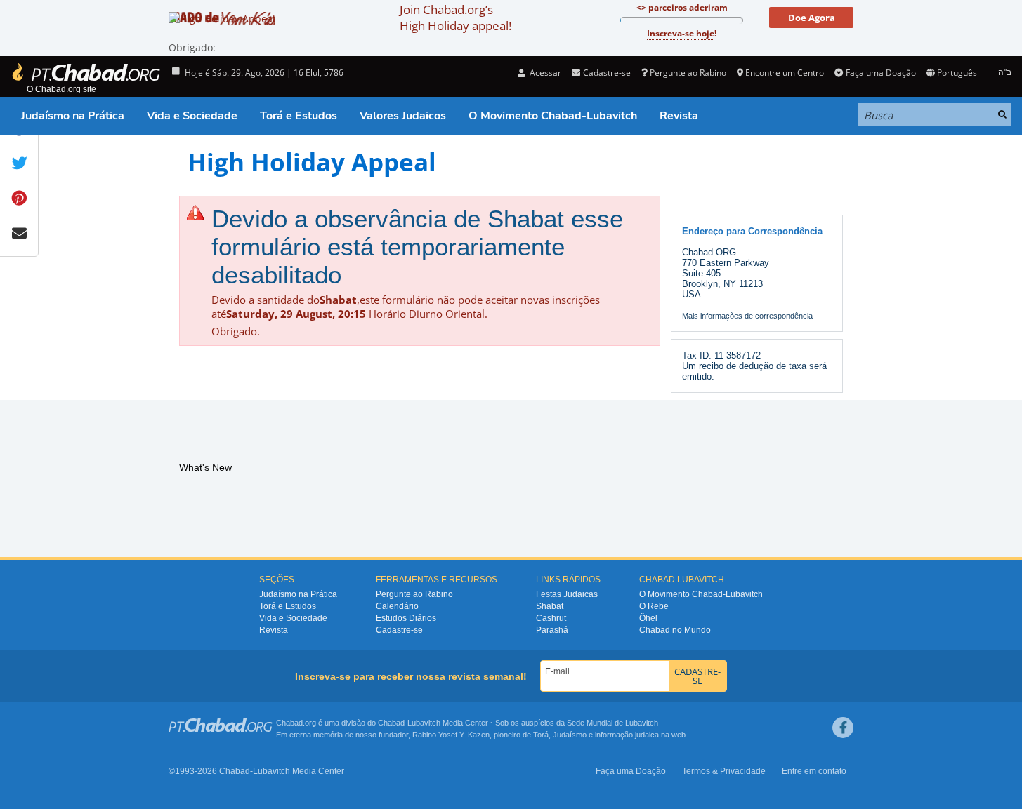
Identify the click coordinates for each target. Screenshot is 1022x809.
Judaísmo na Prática (72, 115)
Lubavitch (423, 722)
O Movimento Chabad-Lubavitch (553, 115)
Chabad (391, 722)
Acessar (544, 73)
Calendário (397, 606)
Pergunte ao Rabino (688, 73)
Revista (679, 115)
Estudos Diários (406, 618)
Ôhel (648, 618)
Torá (541, 734)
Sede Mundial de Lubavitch (612, 722)
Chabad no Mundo (675, 630)
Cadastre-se (399, 630)
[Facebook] (842, 727)
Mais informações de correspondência (747, 316)
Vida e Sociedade (192, 115)
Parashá (552, 630)
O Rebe (654, 606)
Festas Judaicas (567, 594)
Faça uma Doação (880, 73)
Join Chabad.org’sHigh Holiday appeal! (455, 17)
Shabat (549, 606)
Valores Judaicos (403, 115)
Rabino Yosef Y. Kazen (451, 734)
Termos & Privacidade (724, 771)
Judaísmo (570, 734)
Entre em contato (814, 771)
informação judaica (627, 734)
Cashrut (551, 618)
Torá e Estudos (298, 115)
